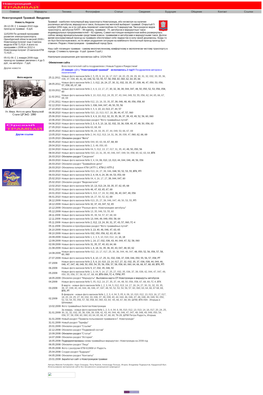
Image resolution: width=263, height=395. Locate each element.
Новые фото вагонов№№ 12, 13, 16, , (86, 101)
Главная (14, 11)
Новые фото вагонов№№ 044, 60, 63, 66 (84, 142)
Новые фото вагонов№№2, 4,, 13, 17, (85, 89)
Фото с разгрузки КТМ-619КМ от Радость (84, 348)
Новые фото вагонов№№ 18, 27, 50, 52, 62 (85, 196)
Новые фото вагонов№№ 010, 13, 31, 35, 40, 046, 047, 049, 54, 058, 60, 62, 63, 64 (106, 153)
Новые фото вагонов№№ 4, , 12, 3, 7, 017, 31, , (93, 149)
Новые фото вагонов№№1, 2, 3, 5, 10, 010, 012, (89, 237)
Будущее (170, 11)
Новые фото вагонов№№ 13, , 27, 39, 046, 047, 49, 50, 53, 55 (97, 200)
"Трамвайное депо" (82, 164)
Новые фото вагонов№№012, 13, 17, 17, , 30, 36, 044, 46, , (98, 251)
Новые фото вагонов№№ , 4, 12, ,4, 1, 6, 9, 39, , (96, 134)
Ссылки (248, 11)
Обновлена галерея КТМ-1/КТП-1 (80, 167)
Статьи (119, 11)
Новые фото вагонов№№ (76, 116)
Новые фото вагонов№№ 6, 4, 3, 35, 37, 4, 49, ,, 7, (97, 131)
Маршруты (40, 11)
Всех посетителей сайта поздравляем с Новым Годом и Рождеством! (99, 66)
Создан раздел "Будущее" (76, 352)
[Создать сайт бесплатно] (131, 392)
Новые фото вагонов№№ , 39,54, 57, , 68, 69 (89, 215)
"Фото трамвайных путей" (95, 120)
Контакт (222, 11)
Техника (66, 11)
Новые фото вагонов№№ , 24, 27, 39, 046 (86, 171)
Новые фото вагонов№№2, (78, 82)
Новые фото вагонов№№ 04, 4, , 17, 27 (84, 178)
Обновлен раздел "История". (77, 337)
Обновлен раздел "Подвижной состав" (83, 330)
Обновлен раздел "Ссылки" (76, 326)
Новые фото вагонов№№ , (77, 105)
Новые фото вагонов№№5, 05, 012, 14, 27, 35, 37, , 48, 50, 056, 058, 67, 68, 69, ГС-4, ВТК (111, 281)
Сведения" (88, 156)
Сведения (144, 11)
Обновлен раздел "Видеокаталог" (80, 182)
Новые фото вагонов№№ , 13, (87, 112)
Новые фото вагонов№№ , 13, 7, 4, (85, 193)
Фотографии (92, 11)
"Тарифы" (75, 322)
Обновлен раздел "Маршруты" (78, 278)
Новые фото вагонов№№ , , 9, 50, (84, 145)
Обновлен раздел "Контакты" (78, 355)
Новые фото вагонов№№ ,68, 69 (81, 127)
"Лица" (75, 344)
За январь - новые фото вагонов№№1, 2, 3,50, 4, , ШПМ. (114, 313)
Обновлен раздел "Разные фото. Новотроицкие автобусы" (94, 207)
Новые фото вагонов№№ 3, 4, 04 (80, 160)
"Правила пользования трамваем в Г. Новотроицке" (98, 319)
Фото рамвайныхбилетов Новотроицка (84, 306)
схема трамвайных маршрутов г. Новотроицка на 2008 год (116, 341)
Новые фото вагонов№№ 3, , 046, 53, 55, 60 (88, 211)
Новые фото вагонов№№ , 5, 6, (79, 109)
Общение (196, 11)
